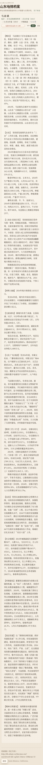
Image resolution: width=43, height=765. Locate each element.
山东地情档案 (10, 6)
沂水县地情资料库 (13, 19)
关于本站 (37, 10)
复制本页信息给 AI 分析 (13, 26)
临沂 (3, 19)
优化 (33, 26)
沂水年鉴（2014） (29, 19)
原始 (38, 26)
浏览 (4, 761)
